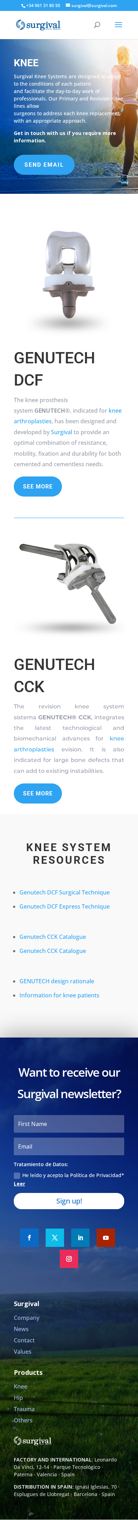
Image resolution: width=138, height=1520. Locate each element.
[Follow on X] (55, 1238)
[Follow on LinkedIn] (80, 1238)
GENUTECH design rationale (56, 981)
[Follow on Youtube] (106, 1238)
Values (22, 1351)
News (21, 1329)
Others (23, 1420)
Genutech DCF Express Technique (64, 906)
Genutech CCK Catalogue (52, 937)
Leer (19, 1183)
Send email (44, 164)
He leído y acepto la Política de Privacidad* (69, 1179)
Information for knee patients (59, 995)
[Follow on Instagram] (69, 1259)
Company (26, 1318)
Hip (18, 1398)
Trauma (24, 1409)
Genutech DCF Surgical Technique (64, 892)
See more (38, 486)
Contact (24, 1340)
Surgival (61, 432)
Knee (20, 1386)
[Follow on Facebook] (29, 1238)
